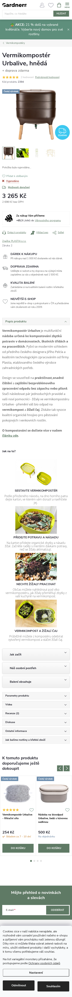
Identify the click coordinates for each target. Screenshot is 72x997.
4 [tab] (41, 861)
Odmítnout (18, 985)
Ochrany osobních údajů (44, 963)
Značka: (14, 241)
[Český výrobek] (18, 793)
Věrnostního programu (48, 220)
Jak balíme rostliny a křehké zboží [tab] (25, 740)
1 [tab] (31, 861)
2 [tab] (34, 861)
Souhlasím (53, 986)
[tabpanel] (18, 816)
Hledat (61, 13)
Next (67, 768)
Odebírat (57, 910)
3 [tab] (38, 861)
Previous (60, 768)
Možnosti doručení (19, 187)
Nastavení (36, 973)
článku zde (10, 436)
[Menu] (67, 5)
